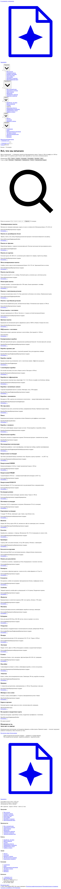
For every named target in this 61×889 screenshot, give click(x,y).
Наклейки (37, 158)
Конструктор (4, 139)
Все (9, 158)
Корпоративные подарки (40, 160)
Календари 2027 (11, 75)
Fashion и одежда (11, 112)
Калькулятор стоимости (10, 859)
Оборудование (10, 92)
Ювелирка (11, 160)
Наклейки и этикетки (12, 78)
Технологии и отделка (12, 90)
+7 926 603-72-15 (5, 140)
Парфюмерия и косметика (13, 109)
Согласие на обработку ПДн (8, 887)
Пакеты (13, 158)
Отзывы (9, 105)
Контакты (9, 137)
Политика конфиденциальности (34, 886)
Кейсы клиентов (11, 104)
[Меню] (11, 143)
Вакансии (9, 135)
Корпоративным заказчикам (14, 131)
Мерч (42, 158)
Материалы (9, 93)
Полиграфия (10, 77)
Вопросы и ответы (11, 121)
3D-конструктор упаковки (10, 857)
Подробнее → (4, 231)
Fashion (32, 160)
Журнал (8, 118)
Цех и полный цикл (12, 89)
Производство (7, 81)
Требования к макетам (12, 94)
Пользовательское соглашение (50, 886)
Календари (23, 158)
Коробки (18, 158)
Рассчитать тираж (5, 733)
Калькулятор (10, 139)
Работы (6, 97)
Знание (6, 113)
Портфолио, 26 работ (12, 102)
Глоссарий (9, 119)
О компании (10, 129)
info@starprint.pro (8, 878)
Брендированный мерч (12, 79)
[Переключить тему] (10, 142)
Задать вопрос (13, 733)
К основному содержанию (7, 1)
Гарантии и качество (12, 96)
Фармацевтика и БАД (12, 110)
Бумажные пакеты (11, 73)
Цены (8, 130)
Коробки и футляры (12, 74)
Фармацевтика (25, 160)
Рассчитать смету (5, 885)
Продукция (6, 64)
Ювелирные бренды (12, 108)
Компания (6, 122)
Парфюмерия (18, 160)
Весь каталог (10, 71)
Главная (3, 144)
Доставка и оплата (11, 133)
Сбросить (27, 221)
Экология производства (13, 134)
